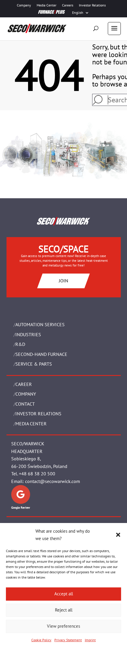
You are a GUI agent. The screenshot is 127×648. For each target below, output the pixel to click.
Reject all (63, 610)
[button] (118, 535)
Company (24, 5)
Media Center (46, 5)
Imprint (90, 640)
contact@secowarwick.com (52, 481)
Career (23, 384)
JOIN (63, 281)
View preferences (63, 626)
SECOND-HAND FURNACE (41, 354)
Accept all (63, 594)
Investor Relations (92, 5)
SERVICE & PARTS (33, 364)
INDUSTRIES (28, 334)
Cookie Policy (41, 640)
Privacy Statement (68, 640)
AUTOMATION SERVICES (40, 324)
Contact (25, 404)
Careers (67, 5)
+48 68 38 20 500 (37, 474)
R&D (20, 344)
